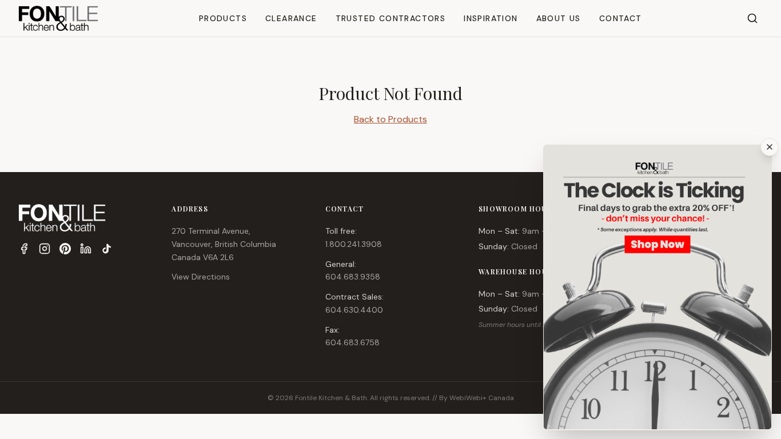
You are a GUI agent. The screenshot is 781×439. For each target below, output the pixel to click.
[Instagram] (44, 248)
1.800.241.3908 (353, 244)
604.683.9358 (352, 277)
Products (223, 18)
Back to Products (390, 119)
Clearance (291, 18)
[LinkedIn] (85, 248)
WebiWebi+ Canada (481, 397)
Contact (620, 18)
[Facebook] (24, 248)
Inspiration (490, 18)
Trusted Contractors (391, 18)
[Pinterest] (65, 248)
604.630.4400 (354, 310)
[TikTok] (106, 248)
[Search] (752, 18)
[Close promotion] (769, 147)
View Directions (201, 277)
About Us (558, 18)
